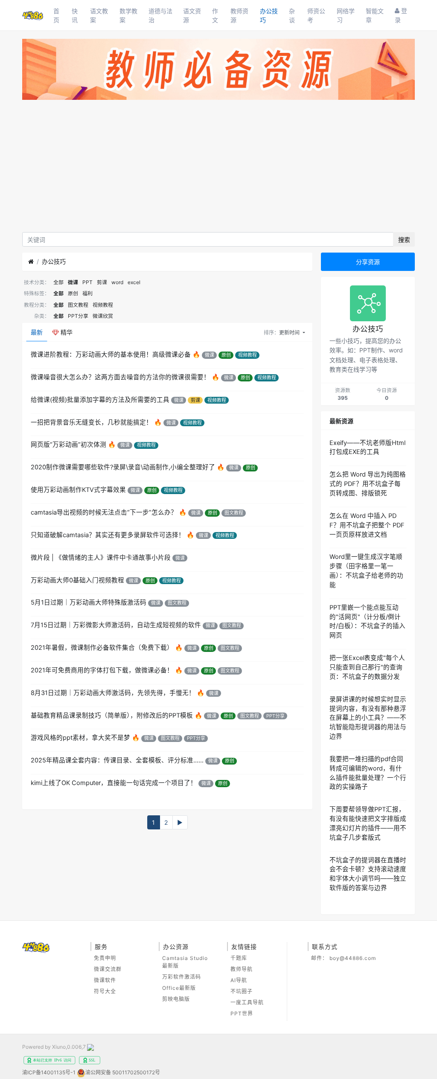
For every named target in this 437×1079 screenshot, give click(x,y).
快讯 (75, 15)
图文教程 (78, 305)
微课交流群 (108, 969)
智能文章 (375, 15)
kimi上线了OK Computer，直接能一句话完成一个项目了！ (114, 783)
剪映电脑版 (176, 999)
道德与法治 (160, 15)
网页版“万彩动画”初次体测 (68, 444)
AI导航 (238, 980)
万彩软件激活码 (181, 977)
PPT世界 (241, 1013)
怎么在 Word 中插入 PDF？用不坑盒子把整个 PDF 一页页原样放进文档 (367, 525)
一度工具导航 (247, 1002)
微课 (73, 282)
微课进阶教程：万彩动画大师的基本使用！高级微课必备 (111, 354)
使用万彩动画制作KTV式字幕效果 (78, 490)
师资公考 (316, 15)
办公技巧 (269, 15)
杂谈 (292, 15)
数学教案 (128, 15)
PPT (87, 282)
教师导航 (241, 969)
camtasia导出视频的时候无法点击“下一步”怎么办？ (104, 512)
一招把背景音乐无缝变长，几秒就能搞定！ (91, 422)
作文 (215, 15)
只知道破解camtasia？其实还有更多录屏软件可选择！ (108, 535)
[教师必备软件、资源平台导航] (218, 71)
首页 (56, 15)
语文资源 (192, 15)
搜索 (404, 239)
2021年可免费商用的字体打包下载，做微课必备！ (102, 670)
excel (134, 282)
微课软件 (105, 980)
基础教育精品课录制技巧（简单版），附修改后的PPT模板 (112, 715)
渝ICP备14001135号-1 (49, 1072)
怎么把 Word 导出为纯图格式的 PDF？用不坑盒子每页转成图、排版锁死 (367, 484)
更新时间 (290, 332)
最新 (37, 332)
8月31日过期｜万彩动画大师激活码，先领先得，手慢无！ (113, 693)
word (117, 282)
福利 (87, 293)
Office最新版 (179, 988)
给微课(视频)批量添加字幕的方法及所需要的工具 (100, 400)
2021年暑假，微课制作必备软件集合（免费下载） (102, 647)
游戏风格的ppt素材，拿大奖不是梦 (80, 738)
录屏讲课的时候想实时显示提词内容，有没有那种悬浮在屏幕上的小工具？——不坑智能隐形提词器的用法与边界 (367, 717)
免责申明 (105, 958)
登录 (401, 15)
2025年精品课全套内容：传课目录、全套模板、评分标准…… (117, 760)
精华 (66, 332)
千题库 (238, 958)
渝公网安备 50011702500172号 (122, 1072)
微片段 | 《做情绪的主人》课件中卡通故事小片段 (101, 557)
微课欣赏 (103, 316)
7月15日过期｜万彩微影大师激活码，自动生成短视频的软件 (116, 625)
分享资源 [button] (368, 261)
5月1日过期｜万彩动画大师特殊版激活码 (88, 602)
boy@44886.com (352, 958)
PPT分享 (78, 316)
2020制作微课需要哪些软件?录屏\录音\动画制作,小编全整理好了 (123, 467)
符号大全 (105, 991)
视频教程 (103, 305)
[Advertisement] (218, 168)
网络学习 (346, 15)
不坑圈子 (241, 991)
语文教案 (99, 15)
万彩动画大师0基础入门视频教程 (77, 580)
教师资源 (239, 15)
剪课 (102, 282)
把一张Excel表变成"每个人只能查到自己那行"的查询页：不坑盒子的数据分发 (367, 667)
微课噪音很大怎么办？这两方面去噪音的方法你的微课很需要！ (120, 377)
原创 (73, 293)
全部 (58, 282)
